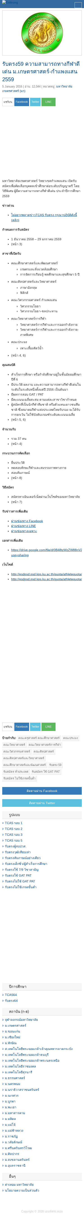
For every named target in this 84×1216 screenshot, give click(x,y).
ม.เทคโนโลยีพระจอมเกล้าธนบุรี (27, 1054)
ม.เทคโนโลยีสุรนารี (18, 1072)
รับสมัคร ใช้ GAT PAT (46, 771)
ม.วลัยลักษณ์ (13, 1142)
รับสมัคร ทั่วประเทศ (15, 771)
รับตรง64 (11, 1000)
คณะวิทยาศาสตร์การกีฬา (45, 744)
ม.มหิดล (10, 1119)
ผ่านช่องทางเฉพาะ (24, 531)
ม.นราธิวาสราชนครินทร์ (22, 1089)
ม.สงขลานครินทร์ (17, 1159)
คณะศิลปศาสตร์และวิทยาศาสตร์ (23, 758)
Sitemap (20, 1199)
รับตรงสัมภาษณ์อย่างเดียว (23, 858)
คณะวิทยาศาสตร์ (14, 744)
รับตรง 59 (55, 765)
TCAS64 (11, 995)
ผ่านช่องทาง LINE (23, 526)
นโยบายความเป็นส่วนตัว (22, 1190)
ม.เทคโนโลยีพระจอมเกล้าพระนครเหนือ (32, 1060)
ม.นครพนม (12, 1084)
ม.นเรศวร (12, 1095)
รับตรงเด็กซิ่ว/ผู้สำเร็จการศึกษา (26, 864)
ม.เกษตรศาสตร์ (15, 1025)
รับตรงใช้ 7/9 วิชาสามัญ (22, 869)
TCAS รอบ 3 (13, 834)
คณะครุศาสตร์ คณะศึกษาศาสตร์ (39, 738)
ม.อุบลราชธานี (15, 1165)
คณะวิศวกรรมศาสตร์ (16, 751)
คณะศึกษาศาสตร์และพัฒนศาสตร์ (24, 765)
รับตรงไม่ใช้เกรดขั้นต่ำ (21, 887)
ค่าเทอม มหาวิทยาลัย (19, 1184)
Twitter (9, 1199)
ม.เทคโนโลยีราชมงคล (20, 1066)
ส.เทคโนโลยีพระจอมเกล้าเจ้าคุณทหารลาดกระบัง (39, 1049)
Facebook (4, 1199)
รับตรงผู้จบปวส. (15, 846)
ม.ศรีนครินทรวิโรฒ (18, 1148)
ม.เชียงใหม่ (12, 1037)
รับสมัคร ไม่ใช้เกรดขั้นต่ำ (19, 778)
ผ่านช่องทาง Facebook (27, 521)
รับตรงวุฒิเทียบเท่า (18, 852)
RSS (15, 1199)
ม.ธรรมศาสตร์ (15, 1078)
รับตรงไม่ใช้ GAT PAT (20, 881)
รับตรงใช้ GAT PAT (18, 875)
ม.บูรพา (10, 1101)
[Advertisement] (40, 143)
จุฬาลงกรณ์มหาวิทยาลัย (21, 1019)
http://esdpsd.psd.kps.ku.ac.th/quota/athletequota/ (46, 574)
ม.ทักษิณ (11, 1043)
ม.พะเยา (10, 1107)
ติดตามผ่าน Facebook (42, 791)
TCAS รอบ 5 (13, 840)
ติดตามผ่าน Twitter (42, 803)
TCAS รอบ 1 (13, 823)
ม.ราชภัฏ (11, 1136)
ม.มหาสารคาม (15, 1113)
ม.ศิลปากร (12, 1154)
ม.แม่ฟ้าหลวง (14, 1130)
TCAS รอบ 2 (13, 829)
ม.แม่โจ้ (10, 1124)
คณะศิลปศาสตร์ (44, 751)
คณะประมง (70, 738)
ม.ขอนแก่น (12, 1031)
